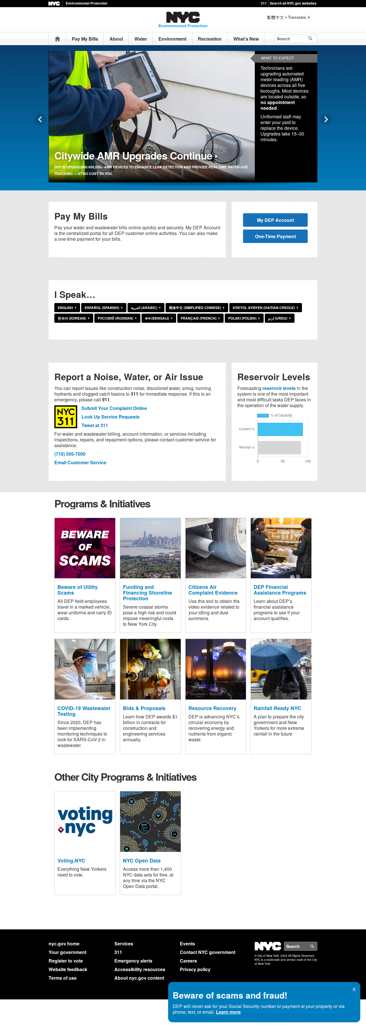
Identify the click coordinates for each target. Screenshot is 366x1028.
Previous (40, 119)
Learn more (228, 1012)
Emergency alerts (133, 960)
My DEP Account (275, 220)
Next (326, 119)
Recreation (210, 38)
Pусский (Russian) (115, 318)
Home (57, 38)
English (65, 307)
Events (187, 943)
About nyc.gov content (139, 978)
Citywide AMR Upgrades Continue (133, 155)
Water (140, 38)
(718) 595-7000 (69, 454)
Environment (172, 38)
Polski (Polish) (242, 318)
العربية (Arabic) (144, 307)
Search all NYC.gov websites (293, 3)
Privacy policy (195, 969)
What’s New (246, 38)
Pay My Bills (85, 38)
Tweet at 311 (94, 425)
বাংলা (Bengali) (157, 318)
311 (264, 3)
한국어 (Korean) (72, 318)
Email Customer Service (80, 462)
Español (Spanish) (102, 307)
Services (123, 943)
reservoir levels (279, 388)
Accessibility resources (139, 969)
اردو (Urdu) (277, 318)
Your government (67, 952)
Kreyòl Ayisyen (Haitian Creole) (264, 307)
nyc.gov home (64, 943)
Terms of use (63, 978)
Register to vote (66, 960)
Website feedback (68, 969)
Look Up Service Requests (110, 416)
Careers (188, 960)
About (116, 38)
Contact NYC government (207, 952)
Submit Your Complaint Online (114, 408)
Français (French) (198, 318)
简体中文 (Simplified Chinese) (195, 307)
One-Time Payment (275, 236)
